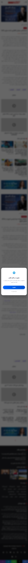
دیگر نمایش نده (14, 291)
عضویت (14, 287)
